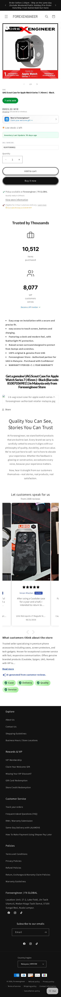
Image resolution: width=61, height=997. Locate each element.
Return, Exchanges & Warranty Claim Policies (28, 874)
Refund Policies (13, 867)
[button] (6, 16)
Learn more (42, 205)
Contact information (48, 986)
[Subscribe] (45, 932)
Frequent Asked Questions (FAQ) (22, 813)
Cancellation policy (32, 991)
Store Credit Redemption (18, 787)
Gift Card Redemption (16, 780)
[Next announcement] (55, 5)
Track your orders (14, 806)
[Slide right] (37, 84)
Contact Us (11, 726)
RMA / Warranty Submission (19, 820)
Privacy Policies (13, 860)
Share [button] (8, 409)
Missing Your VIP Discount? (18, 773)
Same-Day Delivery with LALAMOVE (23, 827)
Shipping (5, 112)
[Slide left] (24, 84)
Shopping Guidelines (16, 733)
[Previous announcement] (5, 5)
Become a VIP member (29, 307)
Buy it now (30, 180)
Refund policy (34, 981)
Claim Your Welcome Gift (18, 766)
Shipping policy (30, 986)
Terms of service (14, 986)
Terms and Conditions (16, 854)
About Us (10, 719)
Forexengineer (19, 981)
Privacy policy (48, 981)
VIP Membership (14, 759)
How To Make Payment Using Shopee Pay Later (29, 834)
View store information (17, 199)
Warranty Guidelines (16, 881)
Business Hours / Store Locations (22, 740)
